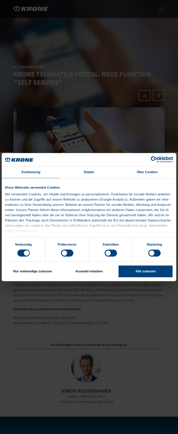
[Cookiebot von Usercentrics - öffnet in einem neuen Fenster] (154, 159)
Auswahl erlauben (89, 271)
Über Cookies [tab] (147, 172)
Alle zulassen (145, 271)
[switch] (67, 253)
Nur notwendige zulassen (32, 271)
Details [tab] (89, 172)
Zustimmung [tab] (31, 172)
